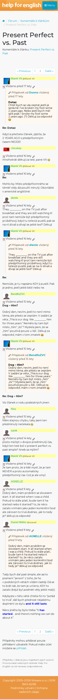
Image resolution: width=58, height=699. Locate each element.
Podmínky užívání (22, 688)
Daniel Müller (23, 522)
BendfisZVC (18, 294)
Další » (49, 71)
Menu (51, 5)
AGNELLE (17, 481)
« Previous (23, 71)
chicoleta (16, 148)
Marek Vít (22, 78)
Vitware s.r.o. (39, 680)
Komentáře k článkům (34, 20)
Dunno (33, 92)
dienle (14, 198)
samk (14, 430)
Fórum (12, 20)
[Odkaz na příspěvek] (9, 92)
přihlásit (21, 648)
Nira (13, 409)
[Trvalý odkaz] (33, 86)
